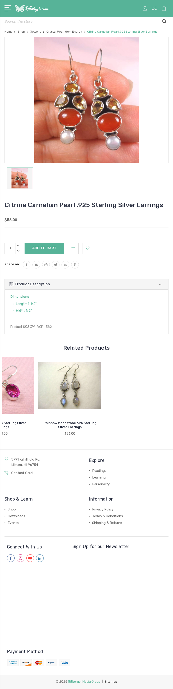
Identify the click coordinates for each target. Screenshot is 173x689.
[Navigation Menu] (8, 8)
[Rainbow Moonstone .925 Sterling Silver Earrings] (69, 385)
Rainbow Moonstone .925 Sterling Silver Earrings (69, 425)
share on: (12, 264)
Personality (101, 484)
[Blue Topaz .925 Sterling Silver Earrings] (137, 385)
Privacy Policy (103, 509)
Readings (99, 471)
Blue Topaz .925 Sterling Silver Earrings (138, 425)
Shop (12, 509)
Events (13, 523)
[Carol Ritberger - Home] (31, 8)
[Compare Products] (154, 11)
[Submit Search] (164, 22)
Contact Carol (22, 473)
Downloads (16, 516)
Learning (99, 477)
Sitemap (111, 682)
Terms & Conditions (107, 516)
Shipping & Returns (107, 523)
